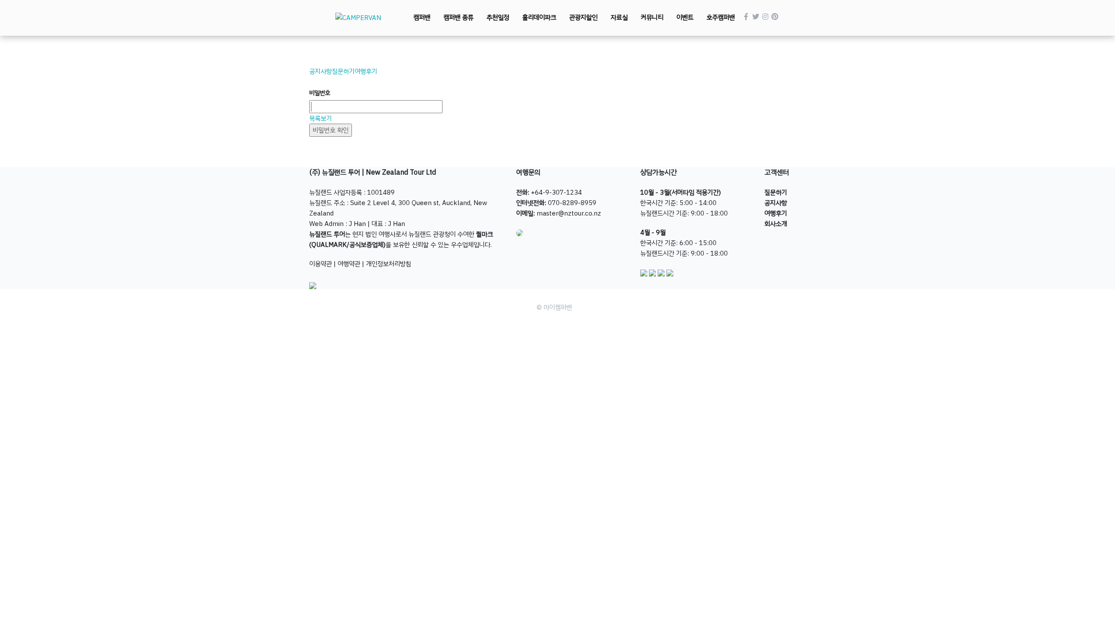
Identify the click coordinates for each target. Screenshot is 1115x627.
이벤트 (684, 17)
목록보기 (320, 118)
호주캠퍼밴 (720, 17)
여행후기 (366, 71)
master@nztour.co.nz (569, 213)
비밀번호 (319, 93)
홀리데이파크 (539, 17)
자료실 (619, 17)
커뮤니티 (652, 17)
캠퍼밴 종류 (458, 17)
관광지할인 (583, 17)
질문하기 (343, 71)
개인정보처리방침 (388, 264)
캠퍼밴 (421, 17)
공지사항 (320, 71)
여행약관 (349, 264)
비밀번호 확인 (330, 130)
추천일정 (498, 17)
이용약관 (320, 264)
